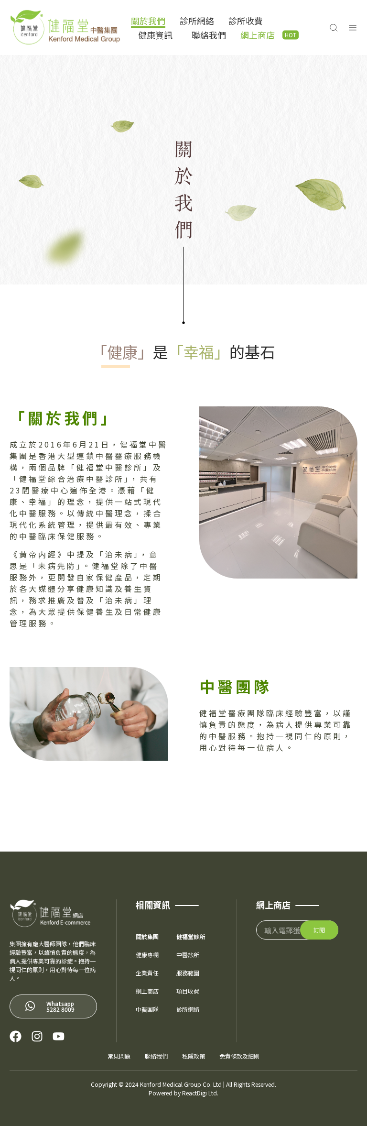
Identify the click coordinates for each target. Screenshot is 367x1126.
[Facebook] (16, 1036)
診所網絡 (197, 20)
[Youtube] (59, 1036)
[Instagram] (37, 1036)
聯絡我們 (209, 35)
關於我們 (148, 20)
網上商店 (257, 35)
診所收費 (245, 20)
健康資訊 (155, 35)
